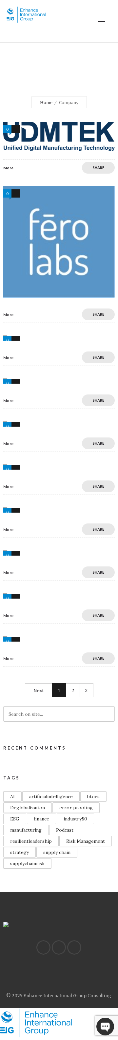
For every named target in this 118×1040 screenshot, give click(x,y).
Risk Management (85, 841)
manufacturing (26, 830)
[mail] (74, 947)
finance (41, 819)
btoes (93, 796)
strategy (19, 852)
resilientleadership (31, 841)
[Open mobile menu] (104, 21)
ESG (14, 819)
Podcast (64, 830)
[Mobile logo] (36, 1036)
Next (38, 690)
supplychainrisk (27, 863)
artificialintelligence (51, 796)
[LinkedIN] (43, 947)
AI (12, 796)
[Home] (26, 21)
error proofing (76, 808)
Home (46, 102)
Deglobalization (27, 808)
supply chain (56, 852)
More (8, 167)
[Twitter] (58, 947)
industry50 (75, 819)
